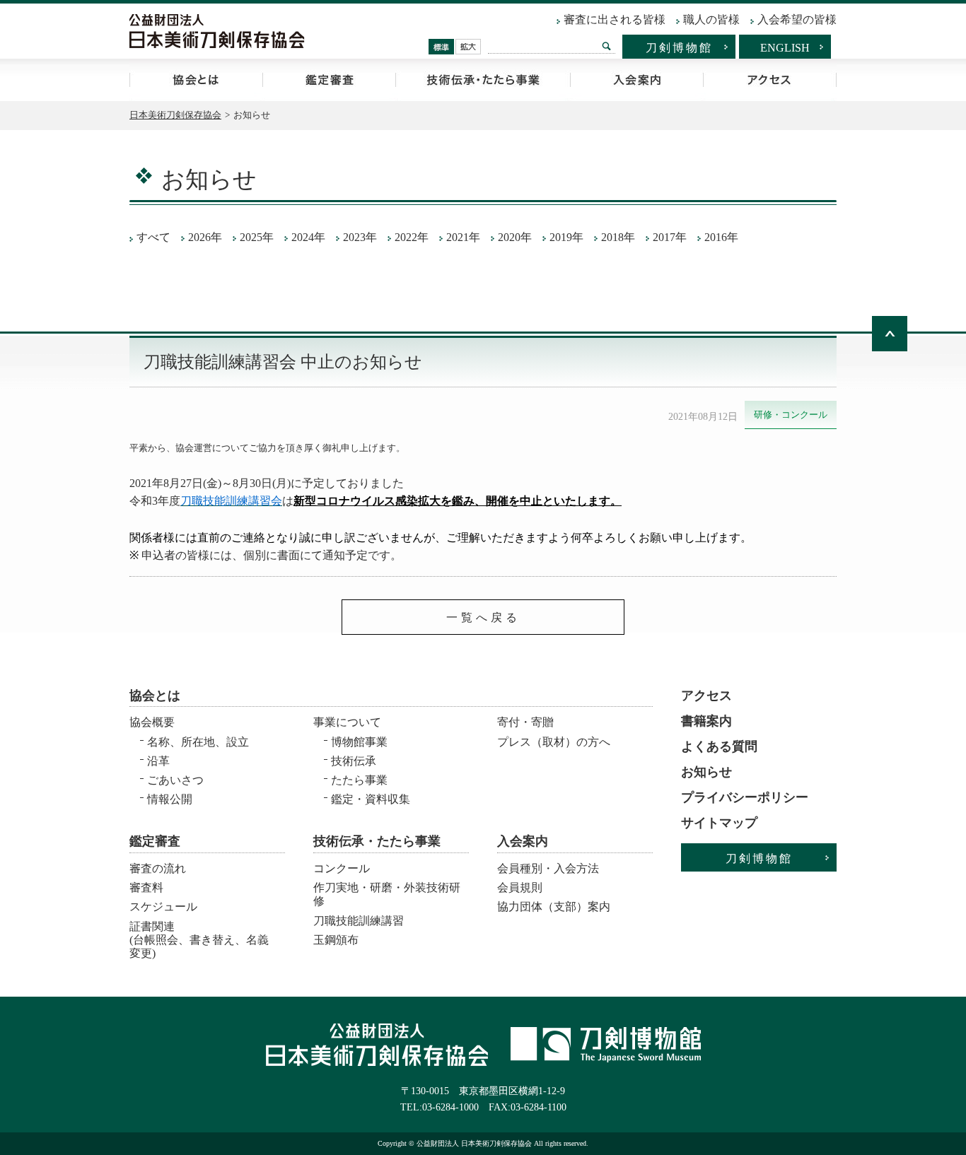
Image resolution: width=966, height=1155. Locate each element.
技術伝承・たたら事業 (482, 80)
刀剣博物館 (679, 48)
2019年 (566, 237)
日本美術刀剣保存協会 (175, 115)
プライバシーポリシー (744, 797)
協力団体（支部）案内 (553, 907)
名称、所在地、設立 (198, 742)
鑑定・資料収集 (370, 799)
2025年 (257, 237)
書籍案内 (706, 721)
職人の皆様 (711, 19)
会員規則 (519, 887)
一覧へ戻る (483, 617)
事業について (347, 722)
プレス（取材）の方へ (553, 742)
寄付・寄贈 (525, 722)
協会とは (195, 80)
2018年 (618, 237)
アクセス (770, 80)
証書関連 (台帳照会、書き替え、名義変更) (199, 935)
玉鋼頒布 (336, 940)
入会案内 (636, 80)
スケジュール (163, 907)
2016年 (721, 237)
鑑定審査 (328, 80)
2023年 (360, 237)
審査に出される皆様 (614, 19)
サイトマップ (719, 823)
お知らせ (706, 772)
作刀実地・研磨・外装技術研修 (386, 894)
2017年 (670, 237)
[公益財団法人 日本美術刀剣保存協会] (217, 31)
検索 (606, 46)
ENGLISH (785, 48)
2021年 (463, 237)
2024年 (308, 237)
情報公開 (169, 799)
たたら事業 (359, 780)
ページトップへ (889, 333)
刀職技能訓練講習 (358, 921)
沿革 (158, 761)
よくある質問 (719, 746)
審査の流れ (157, 868)
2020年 (515, 237)
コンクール (341, 868)
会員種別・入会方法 (548, 868)
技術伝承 (353, 761)
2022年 (412, 237)
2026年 (205, 237)
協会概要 (152, 722)
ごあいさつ (175, 780)
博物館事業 (359, 742)
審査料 (146, 887)
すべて (153, 237)
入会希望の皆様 (797, 19)
